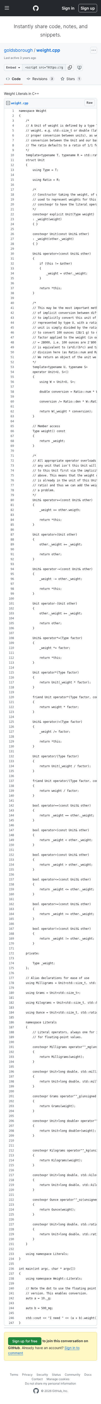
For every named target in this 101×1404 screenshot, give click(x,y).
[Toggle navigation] (7, 8)
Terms (14, 1374)
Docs (87, 1374)
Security (42, 1374)
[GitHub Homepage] (36, 1391)
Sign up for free (24, 1341)
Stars (73, 79)
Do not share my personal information (50, 1383)
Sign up (88, 8)
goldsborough (18, 50)
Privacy (27, 1374)
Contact (37, 1379)
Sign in (68, 8)
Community (72, 1374)
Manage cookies (58, 1379)
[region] (50, 717)
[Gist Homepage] (36, 8)
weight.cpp (48, 50)
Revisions (42, 79)
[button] (70, 67)
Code (16, 79)
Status (56, 1374)
